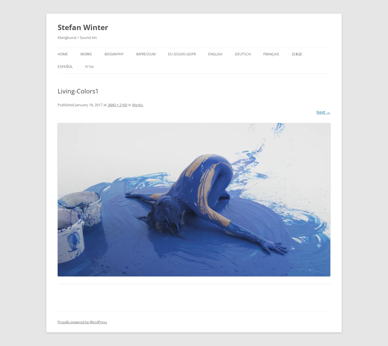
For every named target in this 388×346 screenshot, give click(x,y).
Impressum (146, 54)
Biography (114, 54)
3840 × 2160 (117, 104)
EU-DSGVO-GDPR (182, 54)
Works (86, 54)
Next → (323, 112)
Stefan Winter (83, 27)
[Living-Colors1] (194, 199)
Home (63, 54)
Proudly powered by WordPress (82, 322)
